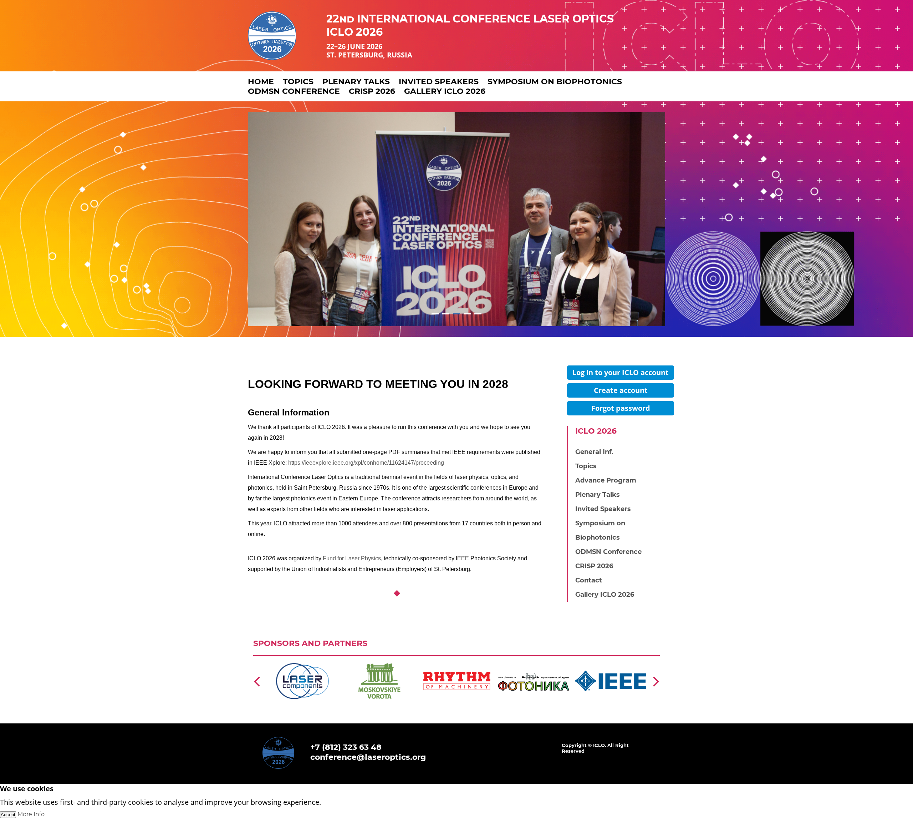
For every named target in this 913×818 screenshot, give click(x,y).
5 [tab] (478, 313)
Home (261, 81)
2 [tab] (446, 313)
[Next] (656, 681)
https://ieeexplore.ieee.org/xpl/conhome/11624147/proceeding (366, 463)
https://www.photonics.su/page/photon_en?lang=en (456, 663)
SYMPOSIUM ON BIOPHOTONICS (555, 81)
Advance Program (605, 480)
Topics (586, 466)
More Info (31, 814)
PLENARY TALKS (356, 81)
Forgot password (620, 408)
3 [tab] (456, 313)
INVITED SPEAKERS (439, 81)
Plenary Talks (597, 495)
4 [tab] (467, 313)
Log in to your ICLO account (620, 372)
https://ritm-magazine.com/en (366, 663)
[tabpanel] (456, 219)
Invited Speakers (603, 509)
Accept (8, 814)
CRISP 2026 (372, 91)
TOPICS (298, 81)
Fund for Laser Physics (352, 558)
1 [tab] (435, 313)
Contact (588, 580)
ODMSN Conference (294, 91)
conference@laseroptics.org (368, 757)
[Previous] (257, 681)
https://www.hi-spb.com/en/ (285, 663)
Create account (621, 390)
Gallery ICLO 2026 (444, 91)
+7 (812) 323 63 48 (346, 747)
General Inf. (594, 452)
